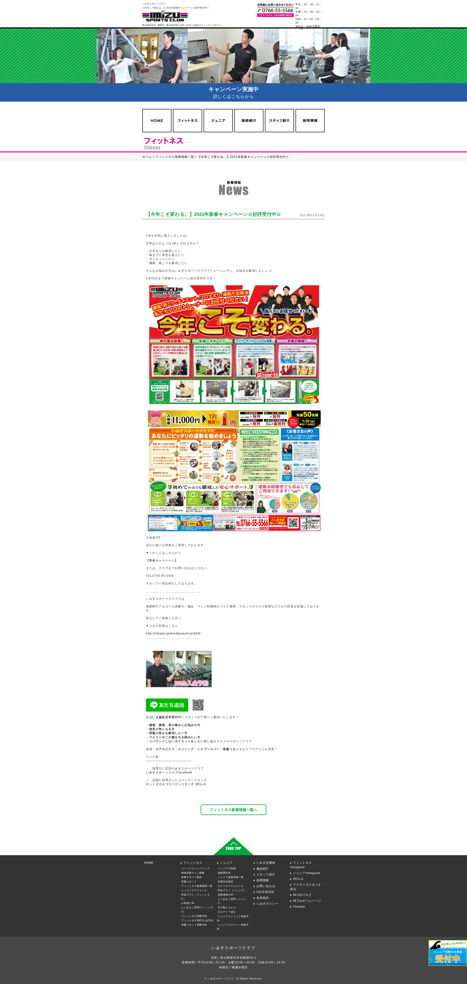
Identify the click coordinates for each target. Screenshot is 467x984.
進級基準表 (224, 872)
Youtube (299, 906)
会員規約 (262, 897)
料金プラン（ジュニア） (232, 890)
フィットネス (193, 862)
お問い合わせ (265, 886)
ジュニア (226, 862)
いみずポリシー (267, 903)
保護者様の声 (225, 894)
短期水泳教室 (225, 881)
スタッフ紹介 (265, 874)
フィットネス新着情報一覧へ (233, 809)
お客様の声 (187, 903)
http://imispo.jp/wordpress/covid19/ (173, 633)
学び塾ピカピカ (227, 907)
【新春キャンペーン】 (162, 560)
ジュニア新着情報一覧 (231, 877)
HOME (149, 862)
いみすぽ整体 (265, 862)
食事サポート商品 (191, 877)
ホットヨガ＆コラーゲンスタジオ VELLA (176, 784)
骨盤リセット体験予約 (194, 924)
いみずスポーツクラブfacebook (169, 772)
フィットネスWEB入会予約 (197, 920)
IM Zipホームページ (307, 900)
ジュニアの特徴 (227, 868)
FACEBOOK (265, 892)
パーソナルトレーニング (195, 868)
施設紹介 (262, 868)
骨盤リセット (189, 881)
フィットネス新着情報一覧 (196, 886)
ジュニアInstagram (306, 873)
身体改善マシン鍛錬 (193, 872)
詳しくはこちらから (234, 92)
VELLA (298, 878)
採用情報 (262, 880)
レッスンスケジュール (194, 890)
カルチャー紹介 (227, 911)
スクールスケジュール (231, 886)
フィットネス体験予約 (194, 916)
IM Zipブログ (302, 894)
